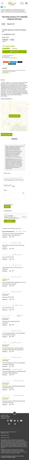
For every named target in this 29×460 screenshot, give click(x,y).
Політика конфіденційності (7, 456)
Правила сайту (16, 456)
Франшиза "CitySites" (5, 416)
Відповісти (4, 236)
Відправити (9, 221)
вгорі (20, 228)
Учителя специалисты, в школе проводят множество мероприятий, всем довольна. (14, 71)
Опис (3, 24)
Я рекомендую (15, 51)
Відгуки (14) (10, 24)
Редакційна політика (10, 457)
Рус (22, 3)
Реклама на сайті (4, 415)
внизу (16, 228)
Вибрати (8, 206)
